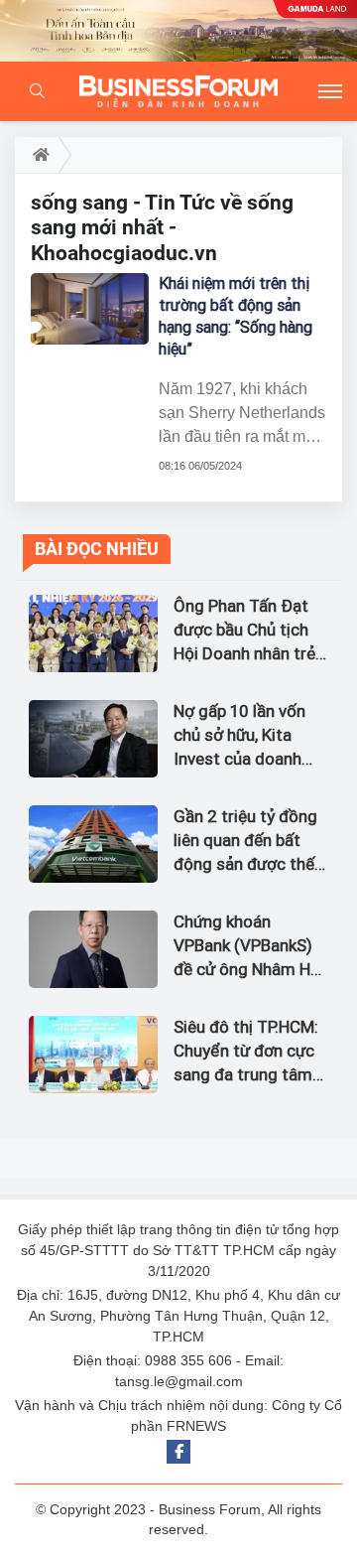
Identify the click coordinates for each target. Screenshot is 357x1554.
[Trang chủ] (37, 155)
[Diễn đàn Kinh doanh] (178, 91)
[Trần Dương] (178, 31)
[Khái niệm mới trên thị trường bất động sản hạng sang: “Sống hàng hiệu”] (90, 309)
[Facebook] (178, 1452)
